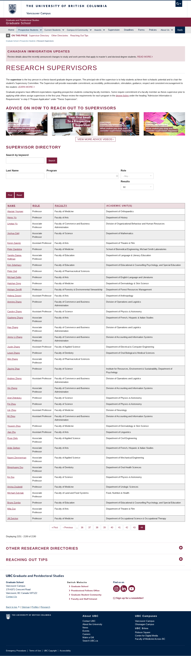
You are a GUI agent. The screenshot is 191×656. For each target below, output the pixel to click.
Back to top (12, 607)
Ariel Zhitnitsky (14, 398)
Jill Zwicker (12, 518)
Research (45, 607)
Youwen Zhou (14, 426)
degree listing (122, 95)
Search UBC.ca (90, 640)
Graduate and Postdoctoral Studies (95, 576)
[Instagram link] (116, 588)
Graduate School (12, 41)
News (85, 627)
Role (123, 170)
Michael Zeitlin (14, 277)
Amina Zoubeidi (14, 486)
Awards (97, 30)
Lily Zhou (11, 410)
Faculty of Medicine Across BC (150, 639)
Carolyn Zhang (14, 311)
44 (143, 527)
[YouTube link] (131, 588)
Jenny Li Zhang (14, 337)
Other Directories (59, 35)
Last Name (12, 170)
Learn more (25, 87)
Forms (141, 30)
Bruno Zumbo (14, 502)
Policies (153, 30)
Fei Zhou (11, 404)
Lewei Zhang (13, 353)
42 (128, 527)
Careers (86, 634)
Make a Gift (88, 637)
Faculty (61, 205)
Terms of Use (35, 651)
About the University (92, 624)
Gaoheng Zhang (15, 317)
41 (120, 527)
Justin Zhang (13, 346)
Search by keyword (17, 155)
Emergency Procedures (16, 651)
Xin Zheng (12, 388)
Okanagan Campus (144, 624)
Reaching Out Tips (79, 35)
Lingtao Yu (12, 223)
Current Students (52, 30)
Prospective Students (28, 30)
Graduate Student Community (86, 595)
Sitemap (26, 607)
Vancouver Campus (144, 621)
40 (113, 527)
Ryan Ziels (12, 438)
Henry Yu (11, 217)
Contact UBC (89, 621)
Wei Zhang (12, 359)
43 (135, 527)
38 (98, 527)
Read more (144, 56)
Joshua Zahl (13, 233)
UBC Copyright (50, 651)
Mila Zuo (11, 508)
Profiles (35, 607)
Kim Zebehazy (14, 265)
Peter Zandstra (14, 249)
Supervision (114, 30)
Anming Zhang (14, 302)
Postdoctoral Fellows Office (85, 590)
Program (52, 170)
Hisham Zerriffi (14, 289)
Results (125, 181)
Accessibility (65, 651)
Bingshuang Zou (15, 467)
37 (90, 527)
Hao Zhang (12, 327)
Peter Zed (12, 271)
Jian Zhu (11, 432)
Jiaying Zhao (13, 368)
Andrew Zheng (14, 378)
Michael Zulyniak (15, 493)
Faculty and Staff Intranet (84, 599)
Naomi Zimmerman (16, 457)
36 (83, 527)
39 (105, 527)
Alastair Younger (15, 211)
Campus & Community (77, 30)
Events (86, 631)
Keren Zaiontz (14, 243)
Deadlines (129, 30)
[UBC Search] (178, 3)
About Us (165, 30)
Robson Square (142, 632)
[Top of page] (8, 35)
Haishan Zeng (14, 283)
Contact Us (11, 596)
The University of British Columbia (12, 9)
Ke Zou (10, 477)
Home (11, 30)
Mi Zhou (11, 416)
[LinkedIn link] (123, 588)
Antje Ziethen (13, 448)
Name (12, 205)
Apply (180, 30)
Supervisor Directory (39, 35)
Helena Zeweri (14, 295)
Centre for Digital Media (146, 635)
